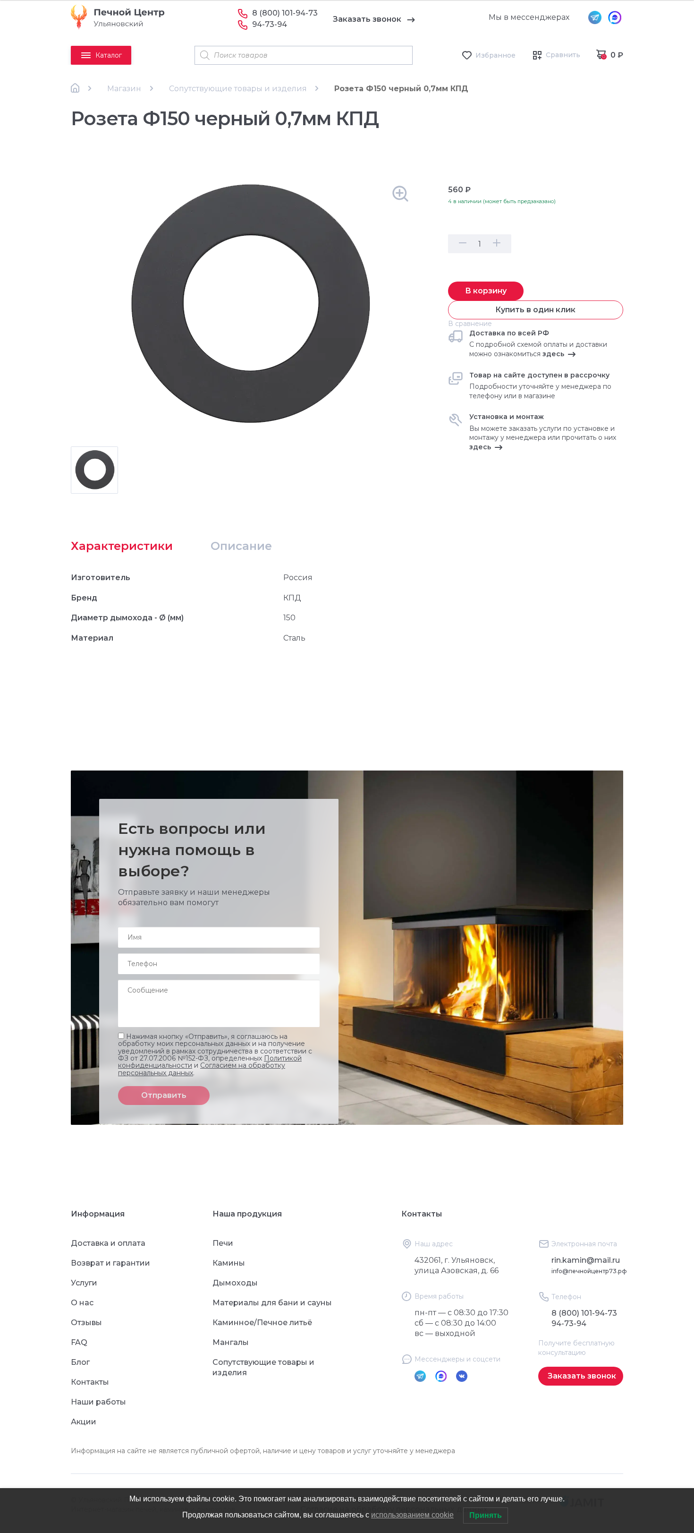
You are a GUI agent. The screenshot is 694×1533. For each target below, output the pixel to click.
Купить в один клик (535, 309)
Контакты (90, 1382)
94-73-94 (269, 24)
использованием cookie (412, 1515)
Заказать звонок (367, 19)
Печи (222, 1243)
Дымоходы (235, 1282)
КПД (292, 597)
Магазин (124, 88)
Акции (83, 1421)
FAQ (79, 1342)
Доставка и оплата (108, 1243)
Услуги (84, 1282)
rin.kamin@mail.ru (585, 1260)
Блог (80, 1362)
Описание (241, 546)
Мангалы (230, 1342)
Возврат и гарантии (110, 1263)
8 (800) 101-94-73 (285, 13)
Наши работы (98, 1401)
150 (289, 617)
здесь (553, 354)
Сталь (294, 638)
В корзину (486, 290)
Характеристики (122, 546)
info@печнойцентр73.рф (589, 1271)
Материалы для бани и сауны (272, 1302)
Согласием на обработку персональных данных (201, 1069)
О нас (82, 1302)
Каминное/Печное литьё (262, 1322)
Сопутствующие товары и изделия (238, 88)
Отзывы (86, 1322)
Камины (228, 1263)
